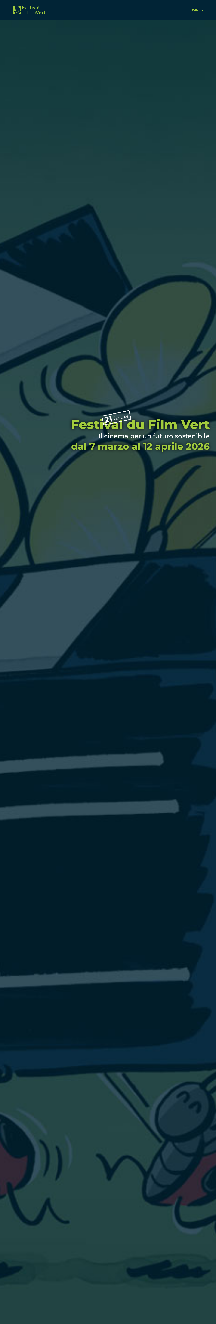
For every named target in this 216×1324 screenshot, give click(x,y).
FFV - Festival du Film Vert (29, 10)
